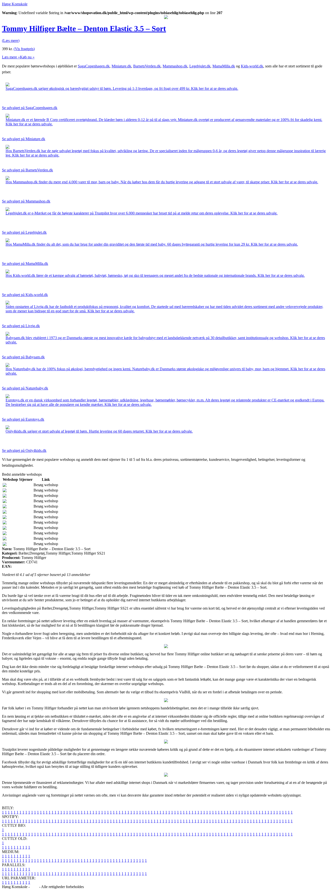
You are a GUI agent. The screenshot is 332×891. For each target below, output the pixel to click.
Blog (34, 887)
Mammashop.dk (175, 66)
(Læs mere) (10, 40)
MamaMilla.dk (223, 66)
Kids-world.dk (252, 66)
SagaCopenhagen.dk (94, 66)
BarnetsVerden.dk (147, 66)
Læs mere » (11, 57)
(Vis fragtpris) (24, 49)
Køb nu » (27, 57)
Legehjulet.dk (199, 66)
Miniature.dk (121, 66)
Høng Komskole (14, 4)
